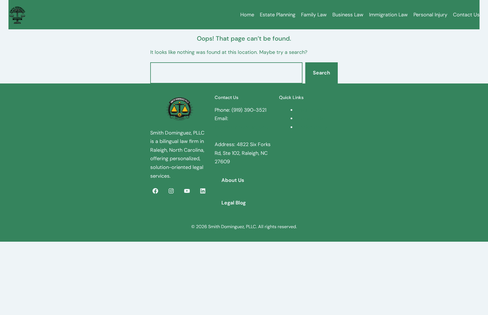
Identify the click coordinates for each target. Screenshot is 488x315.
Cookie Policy (311, 127)
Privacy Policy (312, 110)
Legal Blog (233, 202)
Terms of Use (311, 118)
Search (321, 72)
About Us (232, 180)
